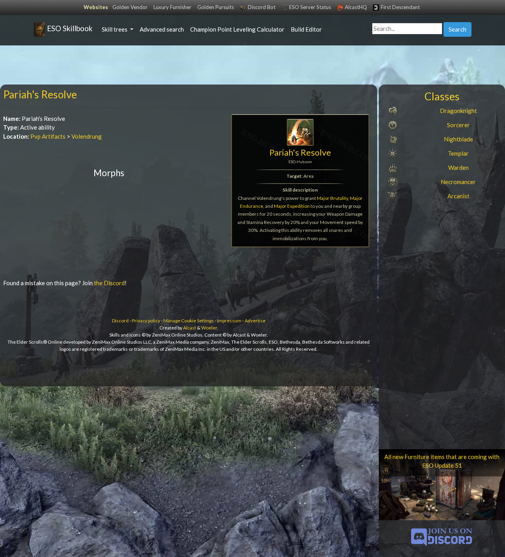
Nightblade (458, 139)
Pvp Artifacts (47, 136)
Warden (458, 167)
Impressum (229, 321)
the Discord (109, 282)
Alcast (189, 328)
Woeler (209, 328)
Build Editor (306, 29)
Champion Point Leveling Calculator (237, 29)
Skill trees (115, 29)
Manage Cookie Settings (188, 321)
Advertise (255, 321)
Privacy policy (146, 321)
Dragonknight (458, 110)
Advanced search (162, 29)
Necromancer (458, 181)
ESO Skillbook (68, 28)
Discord (120, 321)
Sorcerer (458, 124)
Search (457, 29)
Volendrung (86, 136)
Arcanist (458, 195)
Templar (458, 153)
